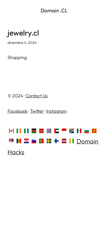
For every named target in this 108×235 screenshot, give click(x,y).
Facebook (18, 111)
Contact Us (37, 96)
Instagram (56, 111)
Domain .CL (54, 10)
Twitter (37, 111)
